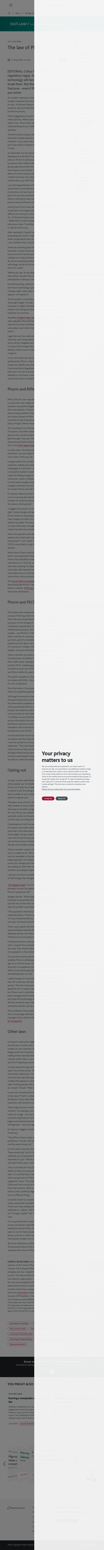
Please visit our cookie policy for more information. (61, 789)
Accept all (48, 798)
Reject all (61, 798)
